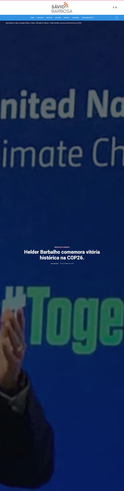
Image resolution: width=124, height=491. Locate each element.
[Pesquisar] (116, 18)
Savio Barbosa (54, 263)
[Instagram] (116, 7)
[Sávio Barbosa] (62, 7)
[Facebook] (113, 7)
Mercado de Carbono (62, 247)
